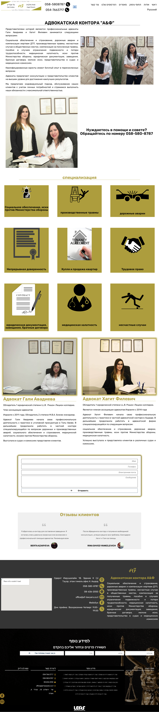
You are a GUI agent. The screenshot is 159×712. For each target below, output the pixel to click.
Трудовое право (132, 269)
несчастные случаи (132, 325)
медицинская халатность (79, 325)
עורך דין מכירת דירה (81, 694)
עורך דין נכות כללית (71, 690)
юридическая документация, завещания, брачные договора (26, 326)
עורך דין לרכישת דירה (94, 686)
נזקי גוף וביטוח (113, 682)
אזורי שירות (149, 690)
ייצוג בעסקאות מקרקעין (111, 678)
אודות (146, 4)
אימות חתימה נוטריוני (110, 690)
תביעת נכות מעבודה (85, 690)
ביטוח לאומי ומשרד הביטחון (93, 678)
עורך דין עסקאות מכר (109, 686)
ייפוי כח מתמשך (102, 682)
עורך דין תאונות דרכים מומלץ (108, 675)
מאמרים (123, 4)
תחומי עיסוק (135, 4)
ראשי (154, 4)
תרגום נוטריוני (81, 686)
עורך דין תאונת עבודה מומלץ (88, 675)
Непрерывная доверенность (26, 269)
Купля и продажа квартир (79, 269)
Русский (152, 9)
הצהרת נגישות (148, 702)
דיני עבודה (67, 682)
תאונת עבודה (79, 678)
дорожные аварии (132, 213)
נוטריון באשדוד (70, 686)
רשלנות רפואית (68, 678)
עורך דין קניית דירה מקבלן (98, 694)
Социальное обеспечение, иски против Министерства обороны (26, 208)
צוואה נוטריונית (98, 690)
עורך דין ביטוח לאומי (71, 675)
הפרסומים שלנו (108, 4)
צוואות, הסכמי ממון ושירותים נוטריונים (84, 682)
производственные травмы (80, 212)
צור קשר (95, 4)
